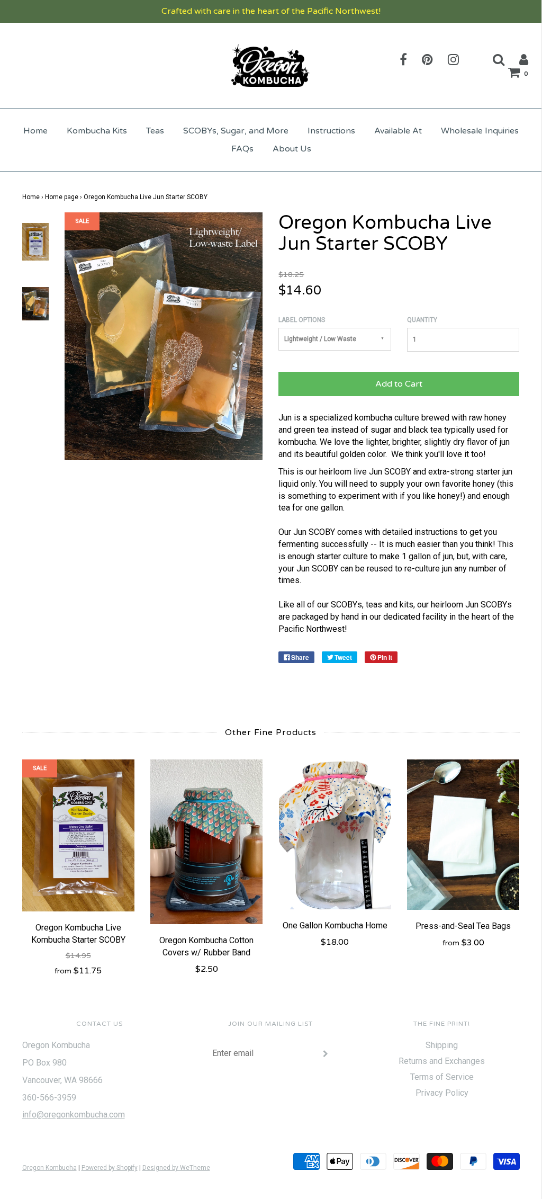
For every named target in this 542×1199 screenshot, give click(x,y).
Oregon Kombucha (49, 1167)
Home (35, 131)
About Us (292, 149)
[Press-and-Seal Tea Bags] (463, 834)
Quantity (422, 320)
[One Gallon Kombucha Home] (335, 834)
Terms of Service (442, 1077)
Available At (398, 131)
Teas (155, 131)
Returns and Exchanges (442, 1061)
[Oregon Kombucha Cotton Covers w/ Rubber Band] (206, 841)
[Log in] (517, 59)
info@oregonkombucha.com (73, 1114)
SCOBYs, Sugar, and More (235, 131)
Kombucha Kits (97, 131)
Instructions (331, 131)
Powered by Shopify (110, 1167)
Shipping (442, 1045)
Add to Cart (398, 384)
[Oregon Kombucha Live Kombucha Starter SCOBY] (78, 835)
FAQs (242, 149)
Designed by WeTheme (176, 1167)
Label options (301, 320)
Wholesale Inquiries (480, 131)
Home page (61, 197)
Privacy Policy (441, 1093)
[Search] (492, 59)
